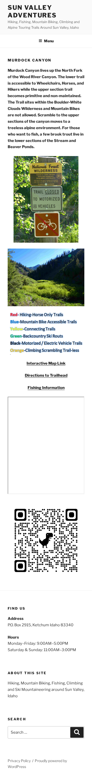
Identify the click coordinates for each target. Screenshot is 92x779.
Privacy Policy (19, 760)
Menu (49, 41)
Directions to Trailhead (46, 375)
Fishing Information (46, 387)
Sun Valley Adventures (32, 11)
